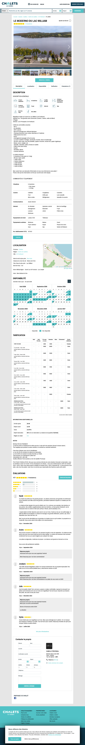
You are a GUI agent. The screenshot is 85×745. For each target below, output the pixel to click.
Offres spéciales (53, 719)
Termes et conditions (26, 717)
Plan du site (24, 713)
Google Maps (68, 268)
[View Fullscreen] (45, 252)
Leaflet (56, 266)
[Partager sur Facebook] (15, 698)
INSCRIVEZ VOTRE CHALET (77, 4)
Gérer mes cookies (25, 721)
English (23, 723)
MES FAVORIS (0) (34, 4)
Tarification (54, 86)
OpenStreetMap (63, 266)
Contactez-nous (25, 715)
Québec (21, 249)
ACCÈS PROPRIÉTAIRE (65, 4)
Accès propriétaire (40, 715)
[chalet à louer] (10, 6)
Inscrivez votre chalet (41, 713)
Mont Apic (29, 258)
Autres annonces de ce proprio (55, 663)
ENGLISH (42, 4)
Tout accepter (15, 739)
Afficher (56, 660)
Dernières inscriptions (55, 717)
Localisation (30, 86)
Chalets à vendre (54, 715)
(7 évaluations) (28, 24)
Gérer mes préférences (31, 739)
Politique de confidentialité (27, 719)
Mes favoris (52, 721)
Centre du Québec (23, 252)
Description (19, 86)
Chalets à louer (53, 713)
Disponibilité (42, 86)
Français (27, 723)
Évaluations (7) (66, 86)
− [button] (45, 249)
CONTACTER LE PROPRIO (44, 80)
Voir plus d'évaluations (42, 631)
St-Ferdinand (19, 254)
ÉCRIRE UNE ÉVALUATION (65, 478)
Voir (28, 436)
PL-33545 (48, 16)
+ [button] (45, 246)
